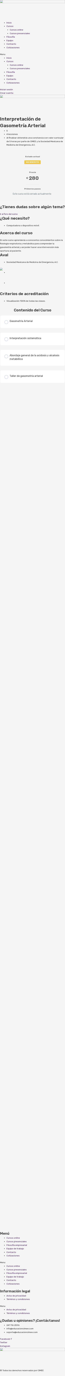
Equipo (9, 40)
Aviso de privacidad (16, 1295)
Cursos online (16, 29)
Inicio (9, 22)
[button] (32, 54)
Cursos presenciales (20, 33)
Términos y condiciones (18, 1299)
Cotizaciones (13, 47)
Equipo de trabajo (15, 1248)
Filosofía (10, 37)
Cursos (9, 26)
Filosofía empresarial (16, 1245)
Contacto (11, 44)
